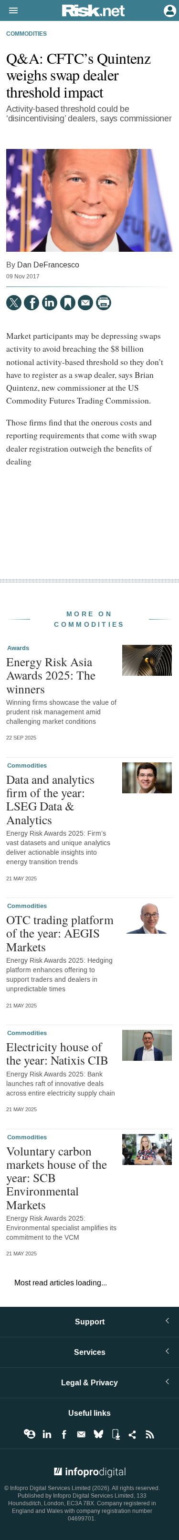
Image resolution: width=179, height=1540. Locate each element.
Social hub (132, 1434)
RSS (150, 1434)
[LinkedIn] (49, 302)
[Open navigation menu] (9, 11)
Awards (18, 648)
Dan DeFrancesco (48, 264)
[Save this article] (67, 302)
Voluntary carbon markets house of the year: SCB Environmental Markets (56, 1177)
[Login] (169, 10)
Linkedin (47, 1434)
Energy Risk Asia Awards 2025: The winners (50, 675)
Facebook (64, 1434)
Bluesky (98, 1434)
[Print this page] (103, 302)
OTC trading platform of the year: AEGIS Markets (60, 933)
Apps (115, 1434)
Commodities (26, 34)
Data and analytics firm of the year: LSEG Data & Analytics (50, 799)
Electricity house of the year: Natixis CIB (57, 1053)
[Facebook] (31, 302)
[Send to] (85, 302)
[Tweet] (13, 302)
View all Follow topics (29, 1434)
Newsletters (81, 1434)
